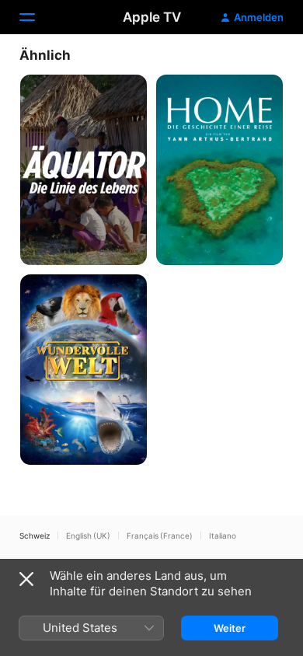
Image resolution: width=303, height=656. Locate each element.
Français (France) (160, 535)
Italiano (222, 535)
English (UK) (88, 535)
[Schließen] (26, 579)
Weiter (230, 628)
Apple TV (152, 17)
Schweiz (34, 535)
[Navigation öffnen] (36, 17)
